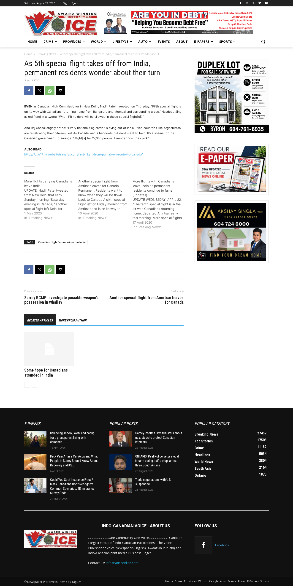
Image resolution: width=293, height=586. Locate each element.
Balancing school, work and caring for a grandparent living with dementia (72, 437)
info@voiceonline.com (122, 563)
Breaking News (46, 54)
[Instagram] (247, 3)
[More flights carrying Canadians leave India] (51, 199)
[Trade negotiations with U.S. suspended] (120, 485)
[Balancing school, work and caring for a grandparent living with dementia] (35, 439)
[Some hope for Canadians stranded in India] (49, 349)
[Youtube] (266, 3)
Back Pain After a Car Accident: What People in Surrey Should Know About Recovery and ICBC (74, 461)
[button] (263, 41)
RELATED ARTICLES (40, 320)
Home (28, 54)
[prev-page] (27, 385)
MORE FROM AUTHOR (72, 320)
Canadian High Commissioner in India (62, 242)
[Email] (60, 90)
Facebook (222, 545)
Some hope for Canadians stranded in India (46, 372)
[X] (253, 3)
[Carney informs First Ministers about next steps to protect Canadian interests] (120, 439)
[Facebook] (240, 3)
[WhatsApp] (49, 90)
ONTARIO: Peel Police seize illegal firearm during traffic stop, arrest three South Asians (157, 461)
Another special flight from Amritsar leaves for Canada (146, 300)
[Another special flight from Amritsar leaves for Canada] (105, 199)
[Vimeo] (259, 3)
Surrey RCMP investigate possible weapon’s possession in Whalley (61, 300)
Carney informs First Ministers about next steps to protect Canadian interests (158, 437)
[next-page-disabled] (34, 385)
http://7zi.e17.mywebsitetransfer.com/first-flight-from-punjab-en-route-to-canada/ (83, 154)
